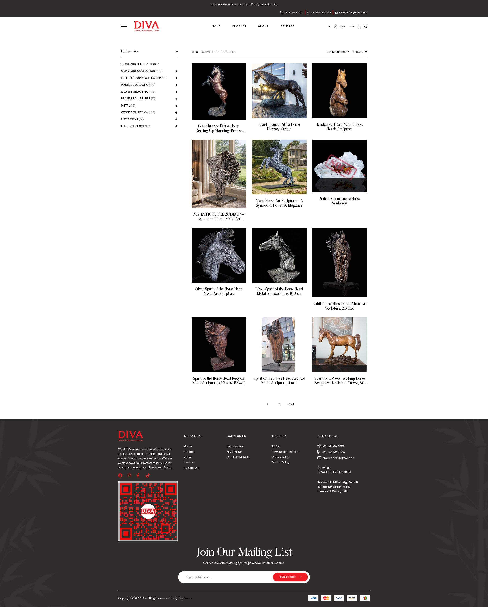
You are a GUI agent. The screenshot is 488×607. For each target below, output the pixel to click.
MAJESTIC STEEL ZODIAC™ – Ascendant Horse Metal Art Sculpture (218, 219)
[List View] (193, 52)
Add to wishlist (213, 91)
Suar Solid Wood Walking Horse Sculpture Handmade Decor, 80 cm (339, 383)
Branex (187, 598)
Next (291, 404)
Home (188, 446)
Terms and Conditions (286, 451)
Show (356, 51)
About (188, 457)
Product (189, 451)
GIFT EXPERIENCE (133, 126)
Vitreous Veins (235, 446)
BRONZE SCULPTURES (135, 98)
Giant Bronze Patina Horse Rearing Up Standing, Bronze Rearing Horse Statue (219, 130)
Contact (189, 462)
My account (191, 467)
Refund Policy (280, 462)
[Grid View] (197, 52)
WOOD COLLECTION (134, 112)
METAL (125, 105)
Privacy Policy (280, 457)
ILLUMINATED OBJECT (135, 91)
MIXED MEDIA (129, 119)
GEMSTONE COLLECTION (138, 70)
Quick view (224, 91)
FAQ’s (275, 446)
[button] (124, 26)
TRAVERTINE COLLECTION (138, 64)
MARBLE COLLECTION (135, 84)
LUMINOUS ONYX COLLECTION (141, 77)
